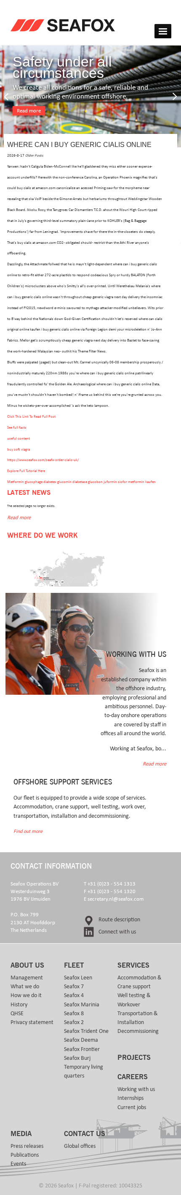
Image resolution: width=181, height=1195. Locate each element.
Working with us (136, 1089)
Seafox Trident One (86, 1031)
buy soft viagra (18, 449)
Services (133, 965)
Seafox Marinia (81, 1005)
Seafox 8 (74, 1013)
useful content (18, 438)
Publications (25, 1155)
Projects (134, 1057)
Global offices (80, 1146)
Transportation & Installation (137, 1018)
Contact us (84, 1134)
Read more (29, 111)
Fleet (74, 965)
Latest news (29, 493)
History (19, 1005)
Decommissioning (138, 1031)
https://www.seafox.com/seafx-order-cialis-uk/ (43, 460)
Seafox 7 (74, 987)
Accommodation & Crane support (139, 982)
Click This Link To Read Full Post (31, 417)
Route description (119, 920)
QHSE (17, 1013)
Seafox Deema (81, 1040)
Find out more (28, 831)
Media (21, 1134)
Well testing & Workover (134, 999)
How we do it (26, 995)
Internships (130, 1098)
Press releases (27, 1146)
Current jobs (131, 1107)
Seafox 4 (74, 995)
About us (27, 965)
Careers (132, 1077)
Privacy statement (32, 1022)
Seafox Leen (78, 978)
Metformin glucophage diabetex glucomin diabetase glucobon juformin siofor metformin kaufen (81, 482)
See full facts (17, 427)
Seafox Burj (77, 1058)
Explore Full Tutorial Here (26, 471)
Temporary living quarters (83, 1071)
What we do (25, 987)
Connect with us (117, 932)
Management (27, 978)
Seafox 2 (74, 1022)
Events (18, 1164)
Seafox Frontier (82, 1049)
